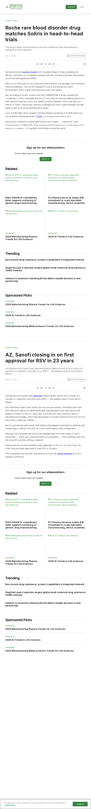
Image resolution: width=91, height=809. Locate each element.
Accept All (80, 804)
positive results (30, 72)
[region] (45, 804)
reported (37, 396)
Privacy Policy (10, 805)
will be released (64, 453)
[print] (84, 64)
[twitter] (45, 64)
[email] (53, 64)
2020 (39, 116)
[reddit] (49, 64)
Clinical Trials (11, 21)
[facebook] (37, 64)
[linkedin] (41, 64)
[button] (7, 7)
